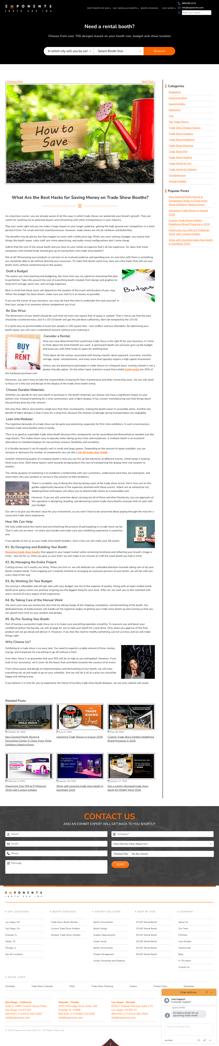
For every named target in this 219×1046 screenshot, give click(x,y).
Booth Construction (103, 947)
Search (160, 51)
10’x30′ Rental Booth (146, 928)
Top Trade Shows (179, 122)
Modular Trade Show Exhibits (65, 935)
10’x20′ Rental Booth (146, 922)
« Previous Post (14, 81)
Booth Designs (149, 8)
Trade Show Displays (181, 134)
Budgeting (175, 92)
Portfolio (182, 935)
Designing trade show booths (22, 552)
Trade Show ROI (178, 151)
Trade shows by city (180, 163)
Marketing (174, 110)
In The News (184, 960)
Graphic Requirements (104, 935)
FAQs (72, 986)
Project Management (103, 954)
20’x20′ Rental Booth (146, 935)
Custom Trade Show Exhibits (65, 928)
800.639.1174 (188, 3)
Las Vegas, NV (12, 922)
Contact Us (184, 967)
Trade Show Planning (181, 145)
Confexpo (10, 986)
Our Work (168, 8)
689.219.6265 (86, 1014)
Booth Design (100, 928)
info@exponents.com (192, 7)
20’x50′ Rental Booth (146, 947)
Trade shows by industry (183, 169)
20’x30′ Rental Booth (146, 941)
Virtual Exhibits (177, 181)
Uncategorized (177, 175)
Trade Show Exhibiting (181, 139)
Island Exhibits (177, 104)
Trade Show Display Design (185, 128)
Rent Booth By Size (98, 8)
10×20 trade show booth (93, 452)
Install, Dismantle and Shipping (109, 960)
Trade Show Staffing (180, 157)
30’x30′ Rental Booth (146, 954)
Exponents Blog (178, 98)
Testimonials (184, 947)
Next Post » (148, 81)
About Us (183, 922)
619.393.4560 (33, 1014)
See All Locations (14, 954)
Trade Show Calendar (42, 986)
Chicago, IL (10, 947)
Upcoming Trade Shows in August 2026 (79, 737)
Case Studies (184, 941)
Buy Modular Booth (125, 8)
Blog (180, 954)
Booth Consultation (103, 922)
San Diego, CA (12, 928)
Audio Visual (99, 941)
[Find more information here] (189, 1016)
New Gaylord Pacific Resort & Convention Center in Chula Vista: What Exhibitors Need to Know (28, 740)
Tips (171, 116)
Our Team (183, 928)
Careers (133, 986)
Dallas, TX (10, 941)
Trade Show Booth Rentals (64, 922)
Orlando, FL (11, 935)
